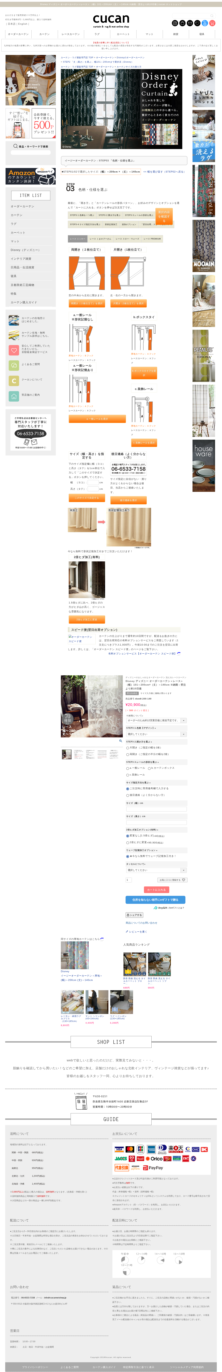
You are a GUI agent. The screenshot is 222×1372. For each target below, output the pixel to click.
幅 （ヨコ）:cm (86, 482)
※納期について (135, 715)
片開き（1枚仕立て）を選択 (128, 303)
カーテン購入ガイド (104, 1367)
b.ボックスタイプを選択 (144, 373)
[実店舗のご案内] (29, 399)
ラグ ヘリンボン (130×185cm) (118, 1017)
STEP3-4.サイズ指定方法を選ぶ (85, 224)
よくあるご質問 (70, 1367)
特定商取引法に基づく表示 (138, 1367)
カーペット (123, 34)
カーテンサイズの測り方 (129, 67)
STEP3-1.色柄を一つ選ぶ (82, 215)
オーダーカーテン (18, 34)
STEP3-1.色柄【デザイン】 (141, 728)
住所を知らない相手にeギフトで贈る (155, 899)
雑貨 (175, 34)
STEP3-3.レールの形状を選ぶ (139, 215)
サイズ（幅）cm (134, 803)
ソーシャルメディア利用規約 (187, 1367)
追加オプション (129, 224)
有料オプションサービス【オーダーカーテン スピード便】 (142, 653)
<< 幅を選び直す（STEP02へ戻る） (164, 171)
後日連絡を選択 (128, 500)
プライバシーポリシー (35, 1367)
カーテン (44, 34)
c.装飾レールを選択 (144, 442)
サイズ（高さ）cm (136, 816)
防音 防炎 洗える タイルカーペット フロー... (134, 981)
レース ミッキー (77, 239)
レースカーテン (71, 34)
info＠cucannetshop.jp (55, 1298)
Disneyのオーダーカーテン (131, 57)
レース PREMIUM (152, 239)
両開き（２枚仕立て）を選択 (87, 303)
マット (149, 34)
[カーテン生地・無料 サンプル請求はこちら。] (29, 338)
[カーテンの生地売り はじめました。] (29, 324)
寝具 (202, 34)
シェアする (135, 915)
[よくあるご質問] (29, 368)
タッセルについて (136, 864)
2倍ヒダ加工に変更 (86, 619)
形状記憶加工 (111, 224)
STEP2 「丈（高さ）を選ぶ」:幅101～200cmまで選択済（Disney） (98, 62)
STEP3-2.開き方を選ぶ (110, 215)
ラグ (97, 34)
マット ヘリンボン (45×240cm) (95, 1017)
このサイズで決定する (87, 498)
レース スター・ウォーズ (127, 239)
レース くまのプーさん (100, 239)
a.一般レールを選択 (97, 419)
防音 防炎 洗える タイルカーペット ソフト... (159, 981)
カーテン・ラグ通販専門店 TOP (77, 57)
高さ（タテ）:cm (86, 488)
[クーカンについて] (29, 383)
